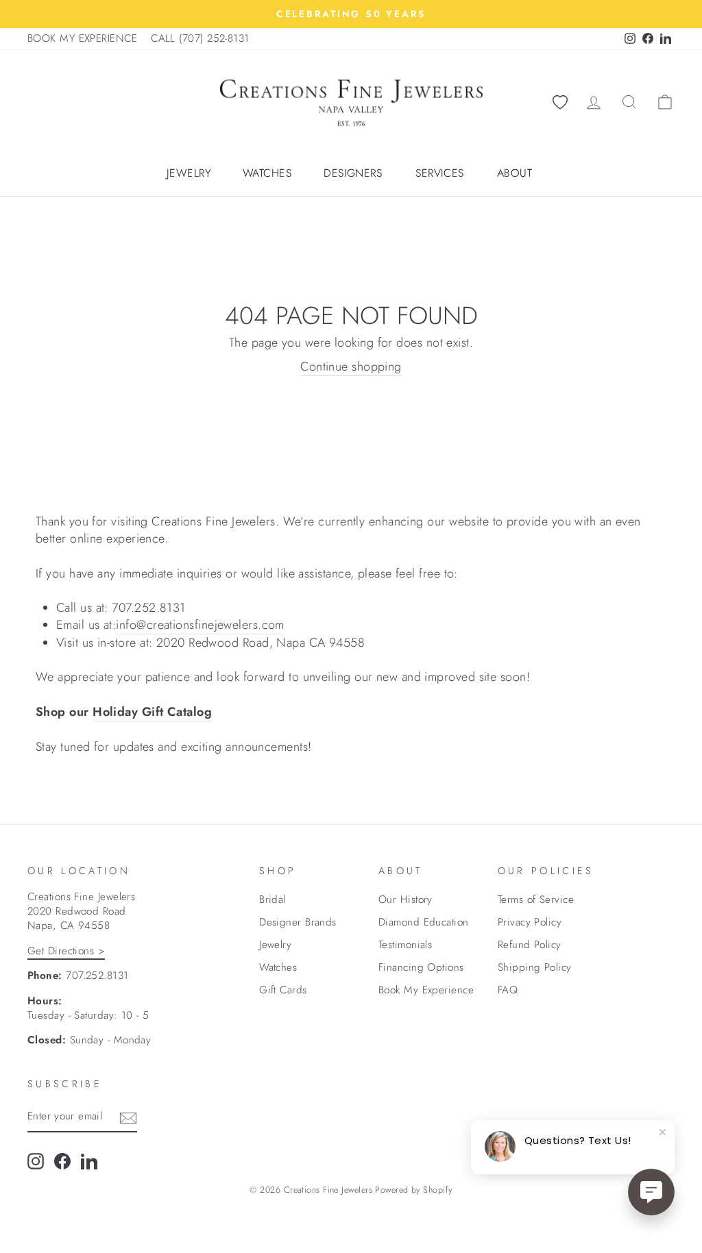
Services (439, 173)
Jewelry (189, 173)
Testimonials (405, 944)
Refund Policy (529, 944)
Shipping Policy (535, 967)
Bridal (272, 899)
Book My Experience (426, 989)
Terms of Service (536, 899)
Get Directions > (66, 950)
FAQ (508, 989)
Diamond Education (423, 922)
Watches (267, 173)
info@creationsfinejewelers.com (200, 625)
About (514, 173)
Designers (353, 173)
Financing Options (421, 967)
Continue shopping (351, 366)
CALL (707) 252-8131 (200, 38)
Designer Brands (298, 922)
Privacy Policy (529, 922)
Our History (405, 899)
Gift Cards (283, 989)
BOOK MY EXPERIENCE (82, 38)
